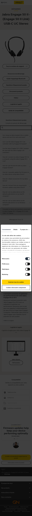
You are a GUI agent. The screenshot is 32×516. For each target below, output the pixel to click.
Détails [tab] (15, 229)
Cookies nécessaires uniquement (16, 287)
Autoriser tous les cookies (16, 282)
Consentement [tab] (6, 229)
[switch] (27, 264)
